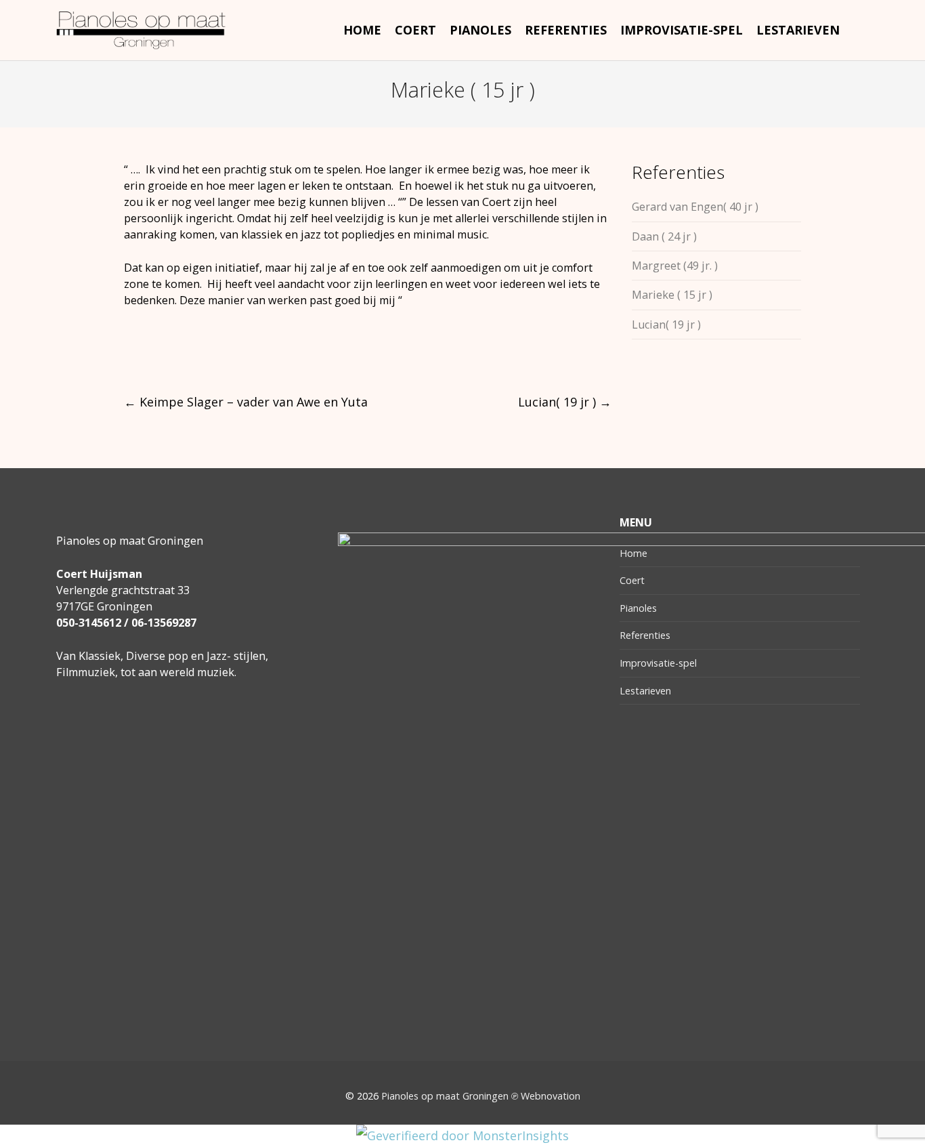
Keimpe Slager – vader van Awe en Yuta (246, 402)
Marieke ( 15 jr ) (672, 294)
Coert (632, 580)
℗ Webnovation (545, 1095)
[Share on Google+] (180, 352)
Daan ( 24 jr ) (664, 236)
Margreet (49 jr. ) (675, 265)
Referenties (645, 635)
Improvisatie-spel (658, 662)
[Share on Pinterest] (230, 352)
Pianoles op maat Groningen (445, 1095)
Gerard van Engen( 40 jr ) (695, 206)
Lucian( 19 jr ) (564, 402)
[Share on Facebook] (129, 352)
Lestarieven (645, 690)
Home (633, 553)
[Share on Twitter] (154, 352)
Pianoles (638, 608)
